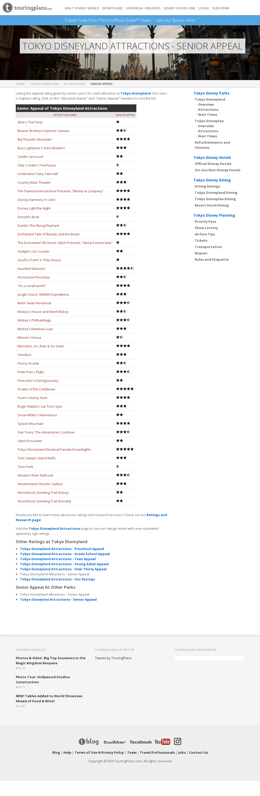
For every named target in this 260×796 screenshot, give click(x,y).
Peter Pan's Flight (31, 372)
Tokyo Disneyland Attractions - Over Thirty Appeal (63, 569)
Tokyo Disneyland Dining (216, 192)
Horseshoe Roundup (34, 277)
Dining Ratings (207, 186)
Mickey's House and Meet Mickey (43, 311)
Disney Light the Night (34, 208)
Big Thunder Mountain (35, 139)
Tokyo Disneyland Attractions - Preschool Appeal (62, 548)
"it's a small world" (32, 285)
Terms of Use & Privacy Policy (99, 752)
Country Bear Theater (34, 182)
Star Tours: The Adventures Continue (46, 432)
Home (20, 84)
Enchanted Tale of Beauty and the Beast (48, 234)
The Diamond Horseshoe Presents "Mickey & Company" (61, 191)
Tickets (201, 240)
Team (132, 752)
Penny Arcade (28, 363)
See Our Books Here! (175, 20)
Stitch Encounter (30, 441)
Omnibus (24, 354)
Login (203, 8)
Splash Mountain (31, 423)
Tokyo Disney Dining (212, 180)
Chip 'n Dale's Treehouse (37, 165)
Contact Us (198, 752)
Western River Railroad (35, 475)
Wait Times (207, 114)
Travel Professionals (157, 752)
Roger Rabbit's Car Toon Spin (40, 406)
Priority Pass (205, 221)
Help (67, 752)
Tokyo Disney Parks (211, 93)
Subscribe (220, 8)
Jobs (182, 752)
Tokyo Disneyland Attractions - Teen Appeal (58, 559)
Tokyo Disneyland (44, 84)
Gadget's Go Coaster (34, 251)
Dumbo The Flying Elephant (38, 225)
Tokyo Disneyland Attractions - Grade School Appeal (65, 554)
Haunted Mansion (31, 268)
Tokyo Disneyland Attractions (54, 528)
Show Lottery (206, 227)
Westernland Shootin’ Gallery (40, 484)
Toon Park (25, 466)
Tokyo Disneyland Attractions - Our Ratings (57, 579)
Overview (206, 104)
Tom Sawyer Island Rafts (37, 458)
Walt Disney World (82, 8)
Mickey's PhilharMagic (34, 320)
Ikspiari (201, 253)
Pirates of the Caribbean (36, 389)
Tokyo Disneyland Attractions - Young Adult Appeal (64, 564)
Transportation (208, 246)
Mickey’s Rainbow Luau (35, 329)
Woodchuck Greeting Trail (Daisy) (43, 492)
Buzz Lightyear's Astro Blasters (41, 148)
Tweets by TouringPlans (113, 658)
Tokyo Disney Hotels (212, 157)
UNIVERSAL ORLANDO (143, 8)
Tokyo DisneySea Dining (215, 199)
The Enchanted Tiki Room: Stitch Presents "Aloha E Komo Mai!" (65, 242)
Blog (56, 752)
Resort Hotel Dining (212, 205)
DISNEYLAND (112, 8)
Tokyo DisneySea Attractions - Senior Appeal (58, 599)
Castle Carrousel (30, 156)
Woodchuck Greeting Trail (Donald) (44, 501)
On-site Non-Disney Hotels (217, 170)
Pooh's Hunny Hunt (32, 397)
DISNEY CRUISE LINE (179, 8)
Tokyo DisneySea (209, 121)
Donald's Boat (28, 217)
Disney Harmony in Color (37, 199)
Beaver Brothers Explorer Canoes (43, 130)
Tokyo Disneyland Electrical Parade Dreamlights (54, 449)
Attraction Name (65, 115)
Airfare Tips (205, 234)
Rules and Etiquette (212, 259)
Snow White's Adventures (37, 415)
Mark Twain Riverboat (34, 303)
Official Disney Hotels (213, 163)
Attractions (74, 84)
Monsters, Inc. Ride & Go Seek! (41, 346)
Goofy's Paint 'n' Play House (39, 260)
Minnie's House (29, 337)
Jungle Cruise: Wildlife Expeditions (43, 294)
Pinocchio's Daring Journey (38, 380)
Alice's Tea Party (30, 122)
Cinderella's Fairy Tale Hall (38, 174)
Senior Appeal (125, 115)
